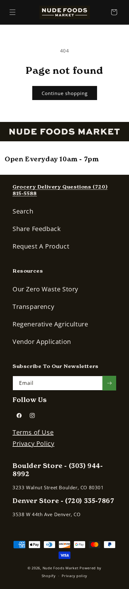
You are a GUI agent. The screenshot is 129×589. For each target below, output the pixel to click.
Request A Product (41, 246)
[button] (12, 12)
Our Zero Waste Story (45, 289)
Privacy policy (74, 575)
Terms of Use (33, 432)
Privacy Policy (33, 443)
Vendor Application (42, 341)
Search (23, 211)
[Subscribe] (109, 383)
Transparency (33, 306)
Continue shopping (65, 93)
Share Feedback (37, 228)
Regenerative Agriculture (50, 324)
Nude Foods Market (61, 568)
